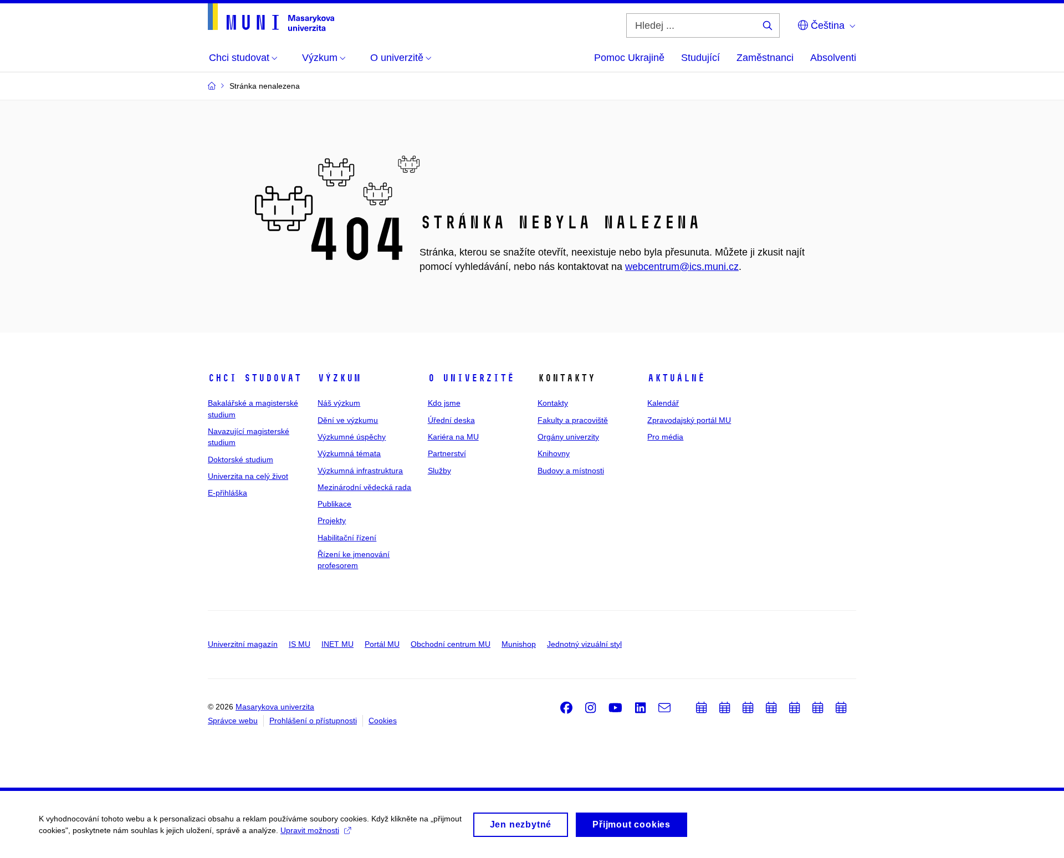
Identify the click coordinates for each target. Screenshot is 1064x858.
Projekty (332, 520)
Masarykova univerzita (275, 706)
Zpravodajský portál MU (689, 420)
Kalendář (663, 403)
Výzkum (339, 378)
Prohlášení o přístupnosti (313, 720)
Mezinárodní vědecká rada (364, 487)
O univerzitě (471, 378)
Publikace (334, 503)
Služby (439, 470)
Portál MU (382, 644)
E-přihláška (227, 492)
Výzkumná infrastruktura (360, 470)
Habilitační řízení (347, 537)
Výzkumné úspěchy (352, 436)
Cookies (383, 720)
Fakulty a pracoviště (573, 420)
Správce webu (233, 720)
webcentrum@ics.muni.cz (682, 266)
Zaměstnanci (765, 57)
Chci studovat (254, 378)
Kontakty (553, 403)
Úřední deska (451, 420)
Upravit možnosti (309, 830)
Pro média (665, 436)
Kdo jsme (444, 403)
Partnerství (447, 453)
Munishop (519, 644)
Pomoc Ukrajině (629, 57)
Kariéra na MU (453, 436)
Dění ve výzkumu (348, 420)
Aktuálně (676, 378)
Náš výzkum (339, 403)
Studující (700, 57)
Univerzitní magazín (243, 644)
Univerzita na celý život (248, 476)
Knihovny (554, 453)
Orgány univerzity (568, 436)
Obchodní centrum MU (450, 644)
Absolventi (833, 57)
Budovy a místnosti (571, 470)
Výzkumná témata (349, 453)
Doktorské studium (240, 459)
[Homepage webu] (271, 17)
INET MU (337, 644)
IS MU (299, 644)
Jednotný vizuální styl (584, 644)
